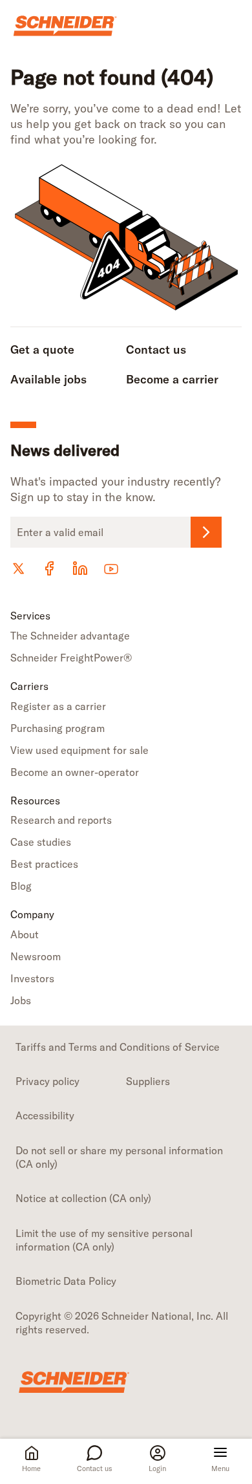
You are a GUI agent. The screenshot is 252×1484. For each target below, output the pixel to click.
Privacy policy (47, 1081)
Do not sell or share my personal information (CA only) (119, 1157)
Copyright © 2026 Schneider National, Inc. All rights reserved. (122, 1322)
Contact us (94, 1468)
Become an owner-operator (74, 772)
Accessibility (45, 1115)
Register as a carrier (58, 706)
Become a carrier (172, 379)
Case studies (40, 841)
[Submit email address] (206, 532)
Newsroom (35, 956)
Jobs (20, 1000)
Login (157, 1468)
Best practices (44, 863)
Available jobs (48, 379)
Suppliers (148, 1081)
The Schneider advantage (70, 635)
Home (31, 1468)
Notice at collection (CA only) (83, 1198)
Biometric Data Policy (66, 1280)
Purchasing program (57, 728)
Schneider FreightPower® (71, 657)
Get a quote (42, 349)
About (24, 934)
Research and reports (61, 819)
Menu (220, 1468)
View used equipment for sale (79, 750)
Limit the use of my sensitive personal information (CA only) (104, 1240)
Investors (32, 978)
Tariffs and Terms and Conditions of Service (118, 1046)
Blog (21, 885)
